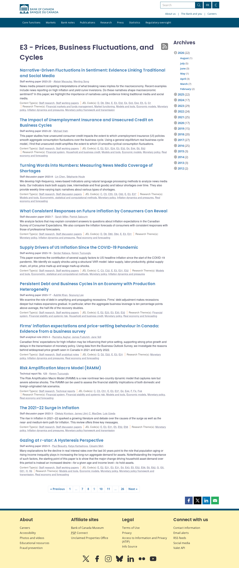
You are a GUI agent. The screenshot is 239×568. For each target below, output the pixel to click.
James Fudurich (81, 337)
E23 (107, 312)
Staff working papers (67, 103)
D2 (102, 354)
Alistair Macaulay (63, 81)
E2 (101, 148)
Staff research (47, 103)
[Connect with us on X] (86, 561)
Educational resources (34, 543)
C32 (107, 270)
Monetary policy (151, 152)
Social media (181, 543)
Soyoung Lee (76, 295)
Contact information (186, 528)
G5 (162, 467)
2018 (181, 134)
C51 (103, 391)
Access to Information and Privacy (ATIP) (144, 540)
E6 (138, 148)
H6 (30, 471)
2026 (181, 53)
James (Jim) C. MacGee (88, 413)
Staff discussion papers (69, 194)
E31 (129, 234)
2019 (181, 128)
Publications (87, 22)
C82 (121, 194)
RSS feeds (179, 538)
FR (207, 5)
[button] (189, 500)
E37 (134, 194)
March (184, 84)
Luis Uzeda (109, 413)
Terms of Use (131, 528)
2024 (181, 100)
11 (108, 489)
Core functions (31, 22)
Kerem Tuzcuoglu (81, 253)
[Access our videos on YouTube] (153, 561)
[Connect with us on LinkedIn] (131, 561)
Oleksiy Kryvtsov (64, 413)
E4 (125, 103)
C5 (105, 194)
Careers (212, 13)
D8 (102, 103)
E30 (117, 312)
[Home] (39, 9)
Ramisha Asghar (61, 337)
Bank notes (68, 22)
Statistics (134, 22)
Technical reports (65, 391)
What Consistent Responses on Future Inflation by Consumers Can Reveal (93, 211)
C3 (102, 270)
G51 (22, 471)
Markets (51, 22)
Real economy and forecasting (93, 237)
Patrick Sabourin (79, 216)
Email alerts (181, 533)
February (185, 89)
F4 (134, 391)
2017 (181, 140)
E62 (143, 148)
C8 (115, 194)
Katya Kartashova (78, 446)
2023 (181, 106)
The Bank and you (191, 13)
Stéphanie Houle (75, 176)
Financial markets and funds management (69, 106)
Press (120, 22)
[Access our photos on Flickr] (142, 561)
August (184, 58)
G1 (149, 103)
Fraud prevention (31, 548)
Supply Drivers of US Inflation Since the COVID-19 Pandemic (79, 247)
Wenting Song (81, 81)
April (183, 78)
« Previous (57, 489)
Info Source (129, 546)
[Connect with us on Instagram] (108, 561)
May (182, 73)
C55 (110, 194)
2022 (181, 111)
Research (106, 22)
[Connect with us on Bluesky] (119, 561)
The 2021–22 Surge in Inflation (49, 408)
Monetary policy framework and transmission (90, 110)
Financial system (55, 152)
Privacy (127, 533)
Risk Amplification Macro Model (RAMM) (60, 368)
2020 (181, 123)
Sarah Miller (61, 216)
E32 (120, 103)
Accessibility (28, 533)
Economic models (146, 106)
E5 (141, 103)
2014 (181, 157)
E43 (131, 103)
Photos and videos (32, 538)
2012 (181, 168)
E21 (107, 148)
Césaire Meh (96, 446)
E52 (120, 427)
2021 (181, 117)
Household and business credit (83, 152)
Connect (79, 533)
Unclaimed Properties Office (89, 538)
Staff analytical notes (67, 354)
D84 (107, 103)
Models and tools (125, 106)
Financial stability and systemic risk (48, 316)
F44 (140, 391)
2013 (181, 163)
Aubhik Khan (61, 295)
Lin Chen (60, 176)
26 (122, 489)
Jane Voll (96, 337)
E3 (115, 103)
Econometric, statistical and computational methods (68, 197)
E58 (126, 427)
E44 (136, 103)
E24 (113, 148)
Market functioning (104, 106)
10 (101, 489)
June (183, 68)
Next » (133, 489)
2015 (181, 151)
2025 (181, 94)
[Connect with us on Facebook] (97, 561)
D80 (110, 234)
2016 (181, 146)
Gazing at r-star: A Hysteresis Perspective (61, 440)
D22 (107, 354)
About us (170, 13)
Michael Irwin (61, 131)
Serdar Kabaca (62, 253)
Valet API (179, 548)
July (182, 63)
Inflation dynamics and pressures (45, 110)
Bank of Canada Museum (87, 528)
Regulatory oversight (158, 22)
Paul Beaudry (59, 446)
